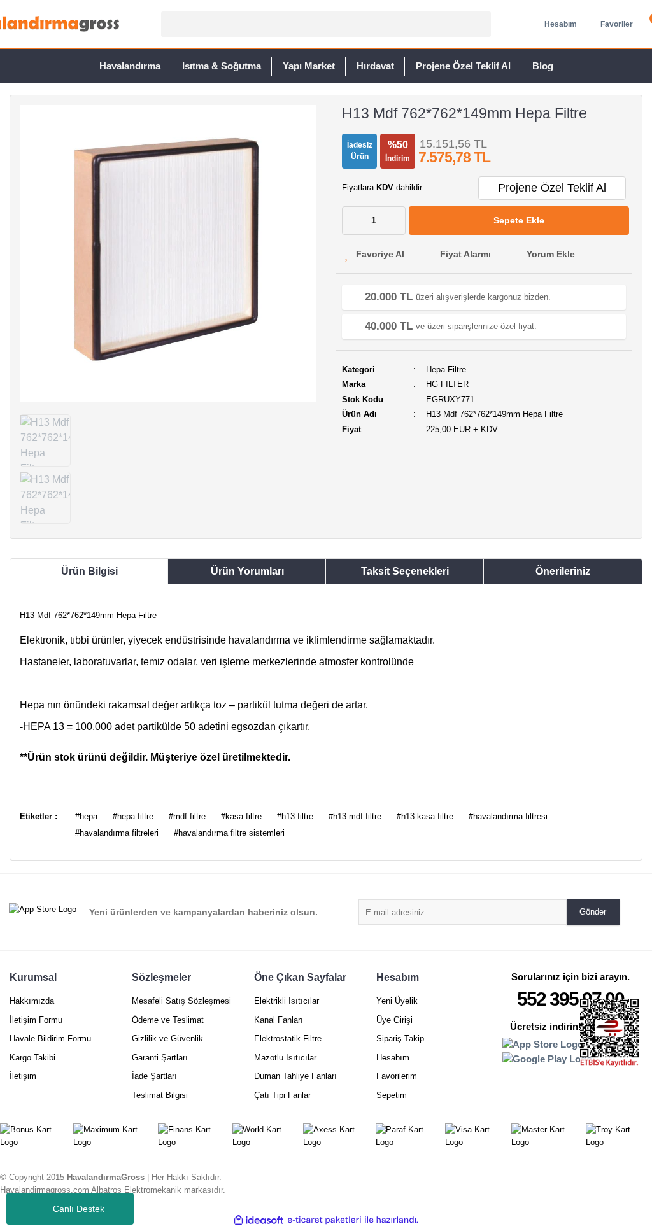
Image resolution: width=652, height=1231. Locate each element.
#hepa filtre (133, 816)
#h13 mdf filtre (355, 816)
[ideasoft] (258, 1220)
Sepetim (391, 1095)
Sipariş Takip (400, 1038)
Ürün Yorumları (247, 571)
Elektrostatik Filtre (288, 1038)
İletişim (23, 1076)
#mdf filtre (187, 816)
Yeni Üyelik (397, 1001)
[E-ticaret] (324, 1220)
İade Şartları (154, 1076)
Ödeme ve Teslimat (168, 1020)
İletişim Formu (36, 1020)
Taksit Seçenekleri (405, 571)
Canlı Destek (78, 1209)
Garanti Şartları (160, 1057)
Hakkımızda (32, 1001)
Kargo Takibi (32, 1057)
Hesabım (392, 1057)
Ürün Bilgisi (89, 571)
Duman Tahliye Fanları (295, 1076)
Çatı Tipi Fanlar (282, 1095)
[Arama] (479, 24)
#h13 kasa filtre (425, 816)
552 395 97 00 (570, 998)
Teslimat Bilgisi (160, 1095)
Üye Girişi (394, 1020)
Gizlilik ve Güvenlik (167, 1038)
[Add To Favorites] (374, 254)
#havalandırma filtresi (508, 816)
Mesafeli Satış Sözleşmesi (181, 1001)
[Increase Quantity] (395, 220)
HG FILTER (447, 384)
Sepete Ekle (518, 220)
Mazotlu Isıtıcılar (285, 1057)
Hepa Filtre (446, 369)
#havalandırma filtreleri (117, 833)
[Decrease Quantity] (352, 220)
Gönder (592, 912)
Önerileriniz (562, 571)
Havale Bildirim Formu (50, 1038)
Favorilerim (396, 1076)
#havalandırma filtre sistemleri (229, 833)
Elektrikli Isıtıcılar (286, 1001)
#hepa (86, 816)
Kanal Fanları (278, 1020)
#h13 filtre (295, 816)
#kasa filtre (241, 816)
